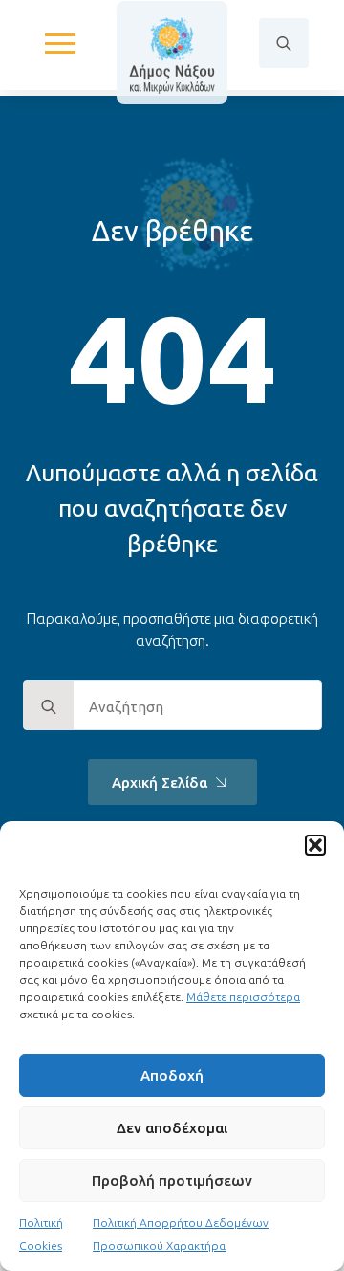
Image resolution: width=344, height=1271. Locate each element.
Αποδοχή (172, 1075)
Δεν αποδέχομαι (172, 1128)
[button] (315, 845)
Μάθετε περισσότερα (243, 997)
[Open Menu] (60, 43)
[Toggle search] (284, 43)
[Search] (49, 706)
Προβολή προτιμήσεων (172, 1180)
